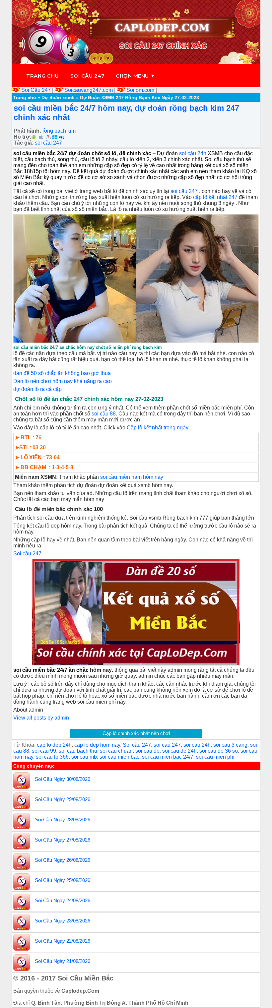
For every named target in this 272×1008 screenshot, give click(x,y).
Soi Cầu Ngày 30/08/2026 (62, 779)
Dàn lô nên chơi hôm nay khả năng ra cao (62, 381)
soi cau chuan (116, 751)
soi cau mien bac (119, 757)
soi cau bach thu (78, 751)
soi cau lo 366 (52, 757)
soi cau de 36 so (218, 751)
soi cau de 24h (179, 751)
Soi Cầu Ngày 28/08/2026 (62, 819)
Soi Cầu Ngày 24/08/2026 (62, 900)
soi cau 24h (197, 745)
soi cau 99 (44, 751)
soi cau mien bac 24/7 (167, 757)
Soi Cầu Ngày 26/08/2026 (62, 860)
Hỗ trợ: (22, 137)
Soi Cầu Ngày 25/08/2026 (62, 880)
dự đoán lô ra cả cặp (37, 389)
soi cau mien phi (215, 757)
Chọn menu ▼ (136, 76)
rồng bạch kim (59, 131)
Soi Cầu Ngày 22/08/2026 (62, 941)
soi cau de (147, 751)
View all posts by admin (41, 718)
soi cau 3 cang (230, 745)
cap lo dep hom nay (97, 745)
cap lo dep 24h (54, 745)
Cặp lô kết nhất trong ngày (157, 427)
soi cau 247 (167, 745)
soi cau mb (84, 757)
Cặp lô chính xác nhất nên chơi (136, 733)
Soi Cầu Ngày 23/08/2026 (62, 920)
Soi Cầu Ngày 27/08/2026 (62, 840)
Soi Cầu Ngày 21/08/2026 (62, 961)
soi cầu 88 (104, 413)
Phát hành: (27, 131)
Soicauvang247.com (88, 90)
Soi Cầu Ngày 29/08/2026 (62, 799)
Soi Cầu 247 (36, 90)
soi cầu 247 (48, 143)
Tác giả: (24, 143)
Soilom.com (140, 90)
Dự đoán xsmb (58, 97)
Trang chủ (42, 76)
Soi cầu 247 (87, 76)
